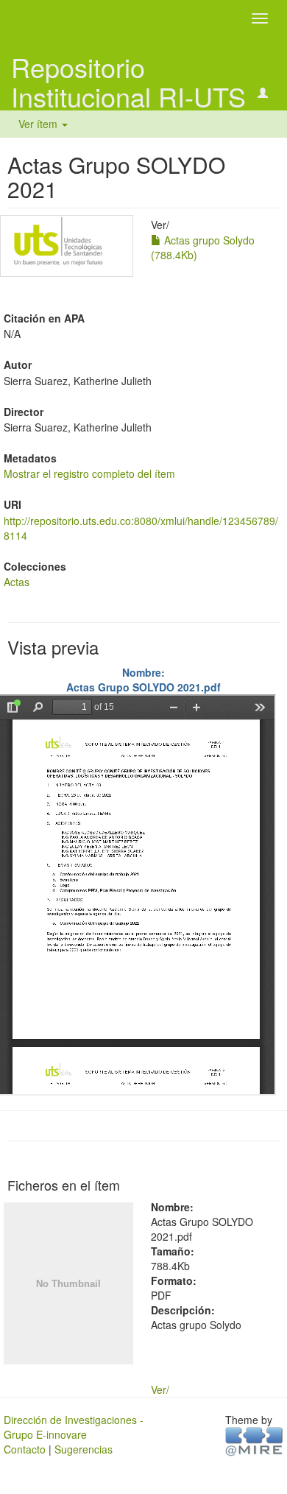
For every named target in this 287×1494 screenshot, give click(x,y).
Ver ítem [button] (39, 123)
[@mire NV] (254, 1441)
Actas (16, 581)
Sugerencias (83, 1449)
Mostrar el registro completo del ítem (89, 473)
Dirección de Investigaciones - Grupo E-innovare (74, 1427)
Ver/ (160, 1389)
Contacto (25, 1449)
